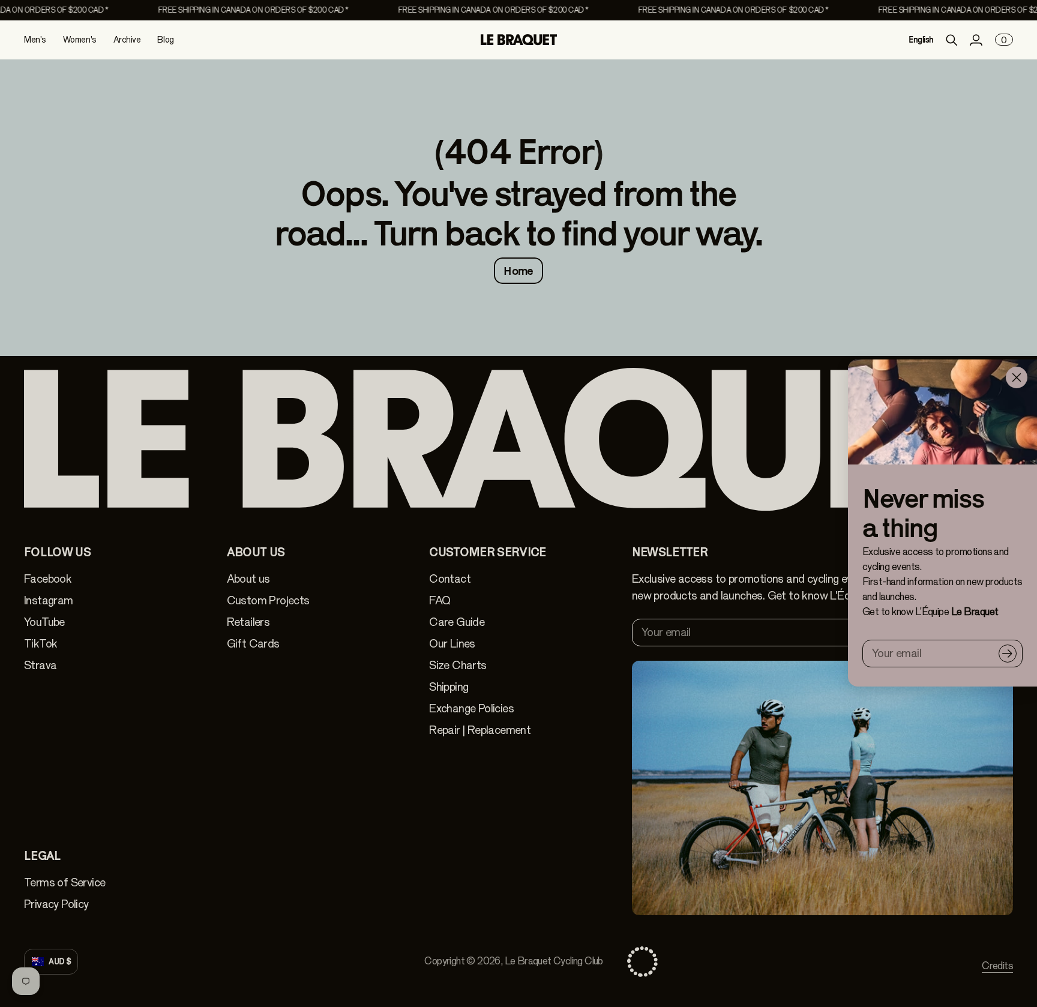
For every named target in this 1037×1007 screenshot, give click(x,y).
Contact (449, 578)
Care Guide (456, 622)
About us (248, 578)
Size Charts (457, 665)
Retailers (248, 622)
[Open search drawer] (952, 40)
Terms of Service (64, 882)
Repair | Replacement (480, 730)
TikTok (40, 643)
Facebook (47, 578)
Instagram (48, 600)
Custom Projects (268, 600)
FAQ (439, 600)
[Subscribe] (1008, 654)
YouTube (44, 622)
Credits (997, 966)
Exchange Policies (471, 708)
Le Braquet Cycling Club (554, 961)
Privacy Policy (56, 904)
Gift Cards (253, 643)
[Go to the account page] (976, 40)
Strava (40, 665)
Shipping (448, 686)
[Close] (1016, 377)
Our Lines (452, 643)
